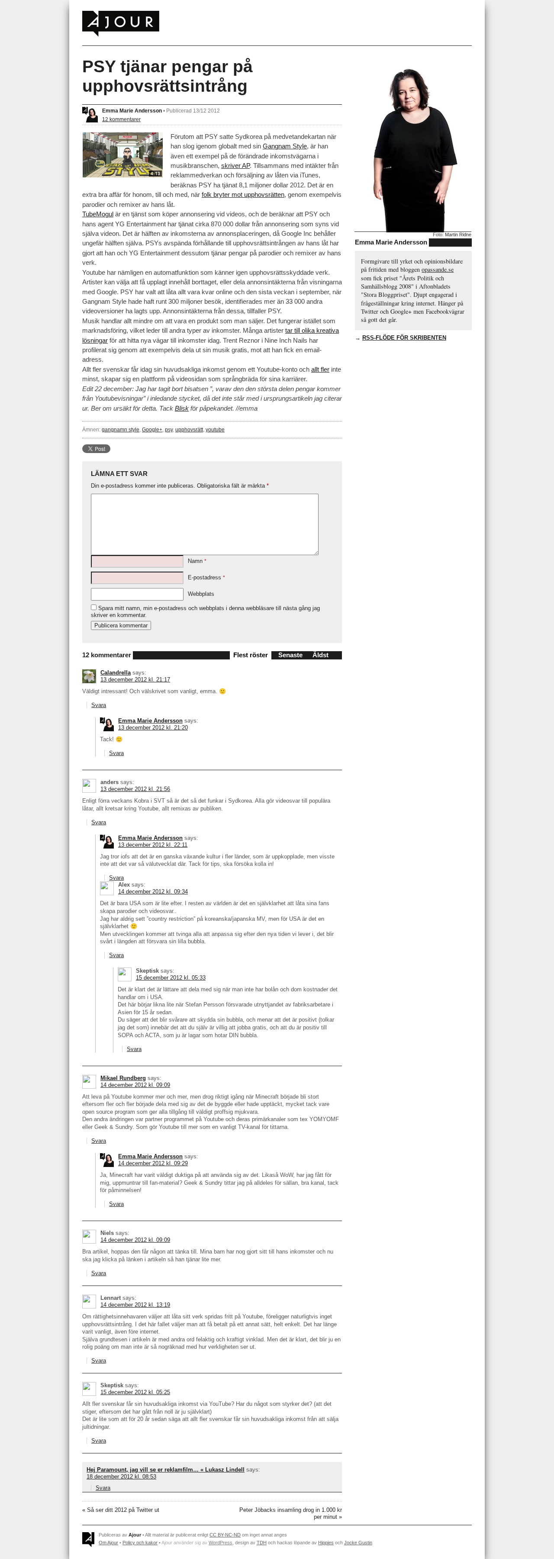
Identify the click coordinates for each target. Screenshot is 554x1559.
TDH (262, 1542)
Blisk (182, 408)
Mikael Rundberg (123, 1078)
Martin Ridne (458, 234)
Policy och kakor (140, 1542)
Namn (197, 561)
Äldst (320, 655)
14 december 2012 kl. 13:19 (135, 1305)
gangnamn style (120, 429)
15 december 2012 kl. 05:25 (135, 1392)
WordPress (220, 1542)
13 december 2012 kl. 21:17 (135, 679)
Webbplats (201, 594)
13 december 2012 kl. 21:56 (135, 789)
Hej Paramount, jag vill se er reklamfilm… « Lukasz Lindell (166, 1469)
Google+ (152, 429)
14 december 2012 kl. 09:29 (153, 1163)
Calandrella (115, 672)
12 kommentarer (121, 119)
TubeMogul (97, 214)
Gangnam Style (285, 146)
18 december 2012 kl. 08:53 (121, 1476)
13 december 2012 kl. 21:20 (153, 727)
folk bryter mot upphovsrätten (243, 194)
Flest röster (250, 655)
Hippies (326, 1542)
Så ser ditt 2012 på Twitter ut (123, 1510)
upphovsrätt (189, 429)
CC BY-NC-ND (225, 1534)
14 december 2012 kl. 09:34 (153, 891)
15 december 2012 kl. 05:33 (171, 977)
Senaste (290, 655)
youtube (215, 429)
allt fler (320, 369)
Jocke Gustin (358, 1542)
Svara (98, 705)
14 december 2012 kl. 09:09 (135, 1085)
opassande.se (438, 269)
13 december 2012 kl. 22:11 (152, 845)
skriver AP (235, 165)
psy (169, 429)
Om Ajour (108, 1542)
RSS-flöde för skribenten (404, 337)
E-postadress (206, 577)
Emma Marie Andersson (132, 110)
